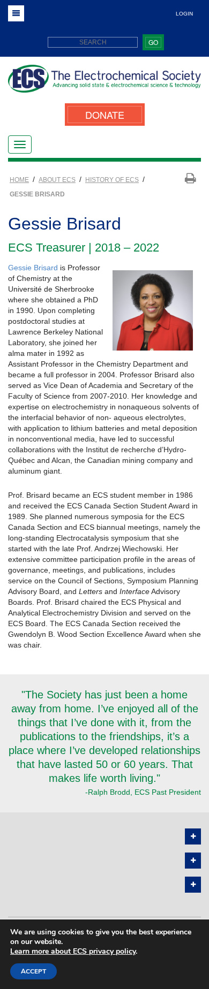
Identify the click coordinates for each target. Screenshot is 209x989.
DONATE (104, 114)
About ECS (57, 180)
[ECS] (104, 83)
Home (19, 180)
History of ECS (112, 180)
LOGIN (184, 14)
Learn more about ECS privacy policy (73, 951)
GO (153, 42)
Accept (33, 971)
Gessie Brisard (33, 267)
